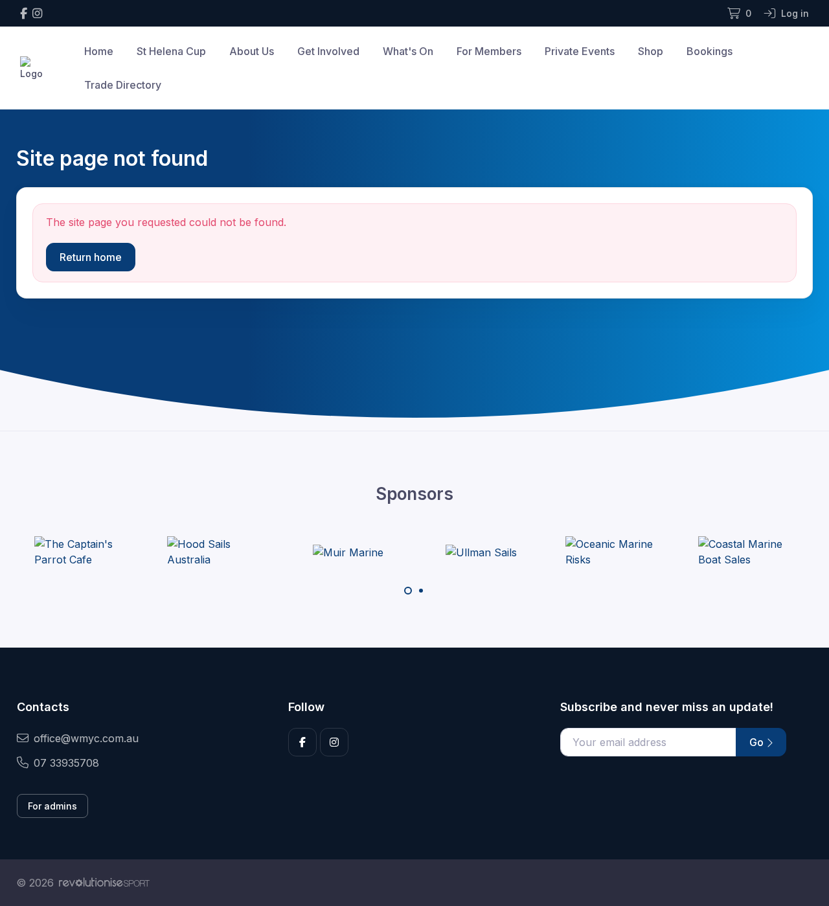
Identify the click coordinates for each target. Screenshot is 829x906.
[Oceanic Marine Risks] (614, 551)
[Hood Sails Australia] (215, 551)
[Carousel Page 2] (421, 591)
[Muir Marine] (348, 551)
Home (98, 51)
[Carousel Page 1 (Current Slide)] (408, 591)
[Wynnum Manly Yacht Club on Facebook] (23, 13)
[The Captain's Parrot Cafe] (82, 551)
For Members (489, 51)
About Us (251, 51)
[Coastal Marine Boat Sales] (746, 551)
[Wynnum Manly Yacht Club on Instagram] (37, 13)
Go (757, 742)
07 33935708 (66, 762)
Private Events (580, 51)
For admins (52, 805)
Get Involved (328, 51)
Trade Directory (122, 84)
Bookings (709, 51)
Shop (650, 51)
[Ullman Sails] (481, 551)
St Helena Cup (171, 51)
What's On (408, 51)
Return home (91, 257)
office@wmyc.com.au (86, 738)
